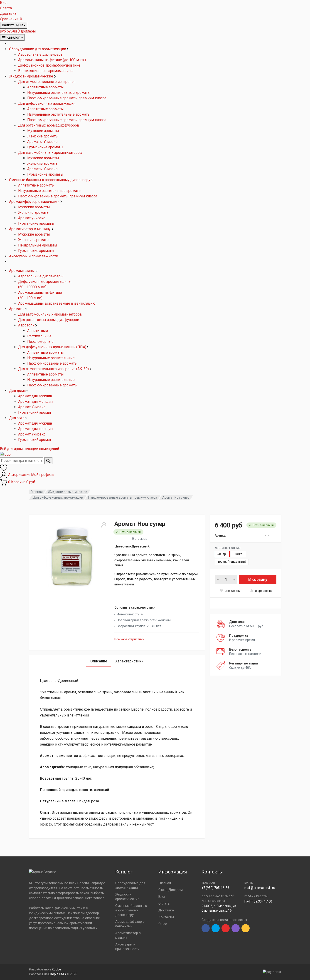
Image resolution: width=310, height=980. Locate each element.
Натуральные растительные (51, 358)
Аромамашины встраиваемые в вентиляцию (57, 303)
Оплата (6, 8)
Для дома (18, 390)
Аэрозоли (26, 325)
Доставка (8, 13)
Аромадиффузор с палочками (34, 201)
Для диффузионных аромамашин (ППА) (52, 347)
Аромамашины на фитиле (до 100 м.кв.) (52, 60)
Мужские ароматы (43, 131)
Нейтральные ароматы (37, 245)
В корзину (257, 579)
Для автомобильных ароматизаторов (50, 152)
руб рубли (8, 31)
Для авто (17, 418)
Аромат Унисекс (31, 407)
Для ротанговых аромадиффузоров (48, 125)
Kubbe (56, 969)
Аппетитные (37, 330)
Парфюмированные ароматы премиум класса (66, 98)
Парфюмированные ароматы (52, 363)
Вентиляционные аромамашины (46, 71)
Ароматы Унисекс (42, 141)
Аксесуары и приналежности (33, 256)
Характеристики (129, 661)
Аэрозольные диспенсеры (41, 54)
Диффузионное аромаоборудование (49, 65)
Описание (98, 661)
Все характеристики (129, 639)
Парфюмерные (40, 341)
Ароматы (17, 309)
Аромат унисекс (31, 218)
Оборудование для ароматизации (38, 49)
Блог (4, 2)
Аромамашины (22, 271)
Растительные (39, 336)
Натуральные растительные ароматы (59, 92)
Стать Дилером (170, 890)
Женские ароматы (43, 136)
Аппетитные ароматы (45, 87)
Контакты (166, 917)
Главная (37, 492)
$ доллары (27, 31)
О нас (162, 924)
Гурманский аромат (34, 412)
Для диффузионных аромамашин (46, 103)
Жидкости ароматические (31, 76)
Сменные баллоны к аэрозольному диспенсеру (50, 180)
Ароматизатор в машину (30, 229)
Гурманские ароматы (45, 147)
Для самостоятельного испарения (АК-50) (54, 369)
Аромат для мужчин (35, 396)
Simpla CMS (57, 974)
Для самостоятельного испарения (46, 82)
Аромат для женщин (35, 401)
